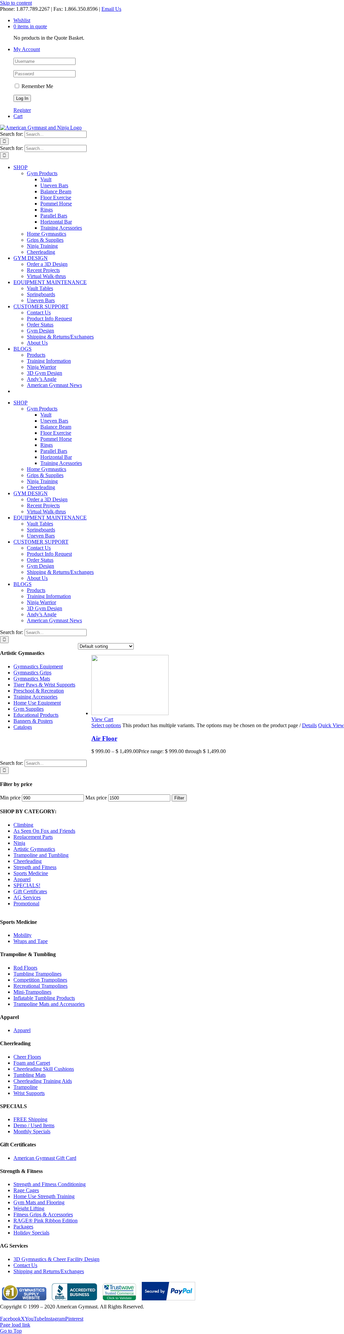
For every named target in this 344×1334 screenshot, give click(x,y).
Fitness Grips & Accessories (43, 1214)
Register (22, 110)
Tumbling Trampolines (37, 974)
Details (309, 725)
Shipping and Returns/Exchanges (48, 1271)
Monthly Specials (31, 1131)
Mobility (22, 935)
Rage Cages (26, 1190)
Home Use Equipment (37, 703)
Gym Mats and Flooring (38, 1202)
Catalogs (22, 727)
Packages (23, 1226)
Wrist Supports (29, 1093)
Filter (179, 797)
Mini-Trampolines (32, 992)
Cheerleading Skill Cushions (43, 1069)
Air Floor (104, 738)
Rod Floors (25, 968)
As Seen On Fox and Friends (44, 831)
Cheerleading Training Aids (42, 1081)
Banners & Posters (33, 721)
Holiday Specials (31, 1232)
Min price (10, 797)
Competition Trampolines (40, 980)
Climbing (23, 825)
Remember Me (36, 86)
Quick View (331, 725)
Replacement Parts (33, 837)
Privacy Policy (15, 1313)
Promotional (26, 903)
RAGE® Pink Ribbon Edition (45, 1220)
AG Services (27, 897)
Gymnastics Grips (32, 672)
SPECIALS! (26, 885)
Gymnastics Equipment (38, 666)
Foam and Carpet (31, 1063)
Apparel (22, 879)
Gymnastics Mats (31, 678)
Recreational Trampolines (40, 986)
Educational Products (35, 715)
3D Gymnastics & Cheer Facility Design (56, 1259)
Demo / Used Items (33, 1125)
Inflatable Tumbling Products (44, 998)
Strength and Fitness (34, 867)
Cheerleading (27, 861)
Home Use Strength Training (44, 1196)
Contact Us (25, 1265)
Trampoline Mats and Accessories (49, 1004)
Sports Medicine (30, 873)
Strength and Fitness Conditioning (49, 1184)
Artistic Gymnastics (34, 849)
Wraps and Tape (30, 941)
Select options (106, 725)
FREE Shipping (30, 1119)
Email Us (111, 9)
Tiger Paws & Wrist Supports (44, 685)
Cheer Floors (27, 1057)
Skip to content (16, 3)
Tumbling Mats (29, 1075)
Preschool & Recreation (38, 691)
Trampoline (25, 1087)
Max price (96, 797)
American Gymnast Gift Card (44, 1158)
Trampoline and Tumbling (41, 855)
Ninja (19, 843)
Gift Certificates (30, 891)
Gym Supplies (28, 709)
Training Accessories (35, 697)
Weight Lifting (28, 1208)
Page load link (15, 1325)
